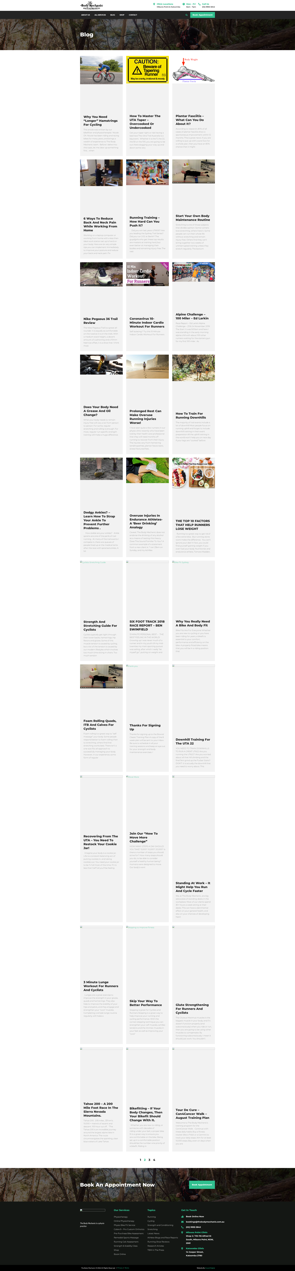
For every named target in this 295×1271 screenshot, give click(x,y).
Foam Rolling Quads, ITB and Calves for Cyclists (100, 725)
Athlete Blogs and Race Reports (163, 1237)
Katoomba (175, 7)
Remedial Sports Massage (126, 1237)
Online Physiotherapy (124, 1221)
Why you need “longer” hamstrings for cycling (101, 121)
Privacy (120, 1268)
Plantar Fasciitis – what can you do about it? (190, 120)
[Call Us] (199, 4)
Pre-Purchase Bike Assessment (129, 1233)
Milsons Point (163, 7)
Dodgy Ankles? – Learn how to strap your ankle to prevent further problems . (99, 520)
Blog (112, 15)
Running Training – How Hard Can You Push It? (145, 221)
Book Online (120, 1254)
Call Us (205, 4)
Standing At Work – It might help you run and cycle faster (193, 887)
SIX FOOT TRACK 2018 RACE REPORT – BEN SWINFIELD (147, 625)
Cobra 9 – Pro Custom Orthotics (129, 1229)
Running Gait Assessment (126, 1242)
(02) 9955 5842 (208, 7)
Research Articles (156, 1246)
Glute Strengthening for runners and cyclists (192, 1009)
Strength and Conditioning (160, 1225)
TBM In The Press (156, 1250)
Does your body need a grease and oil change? (101, 411)
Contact (133, 15)
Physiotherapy (121, 1217)
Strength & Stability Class (125, 1246)
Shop (122, 15)
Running (152, 1217)
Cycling (151, 1221)
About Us (85, 15)
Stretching (153, 1229)
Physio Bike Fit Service (124, 1225)
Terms (127, 1268)
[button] (187, 15)
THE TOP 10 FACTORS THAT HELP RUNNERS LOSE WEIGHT (193, 525)
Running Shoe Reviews (158, 1242)
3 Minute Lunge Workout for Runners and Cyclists (101, 986)
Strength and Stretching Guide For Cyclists (100, 625)
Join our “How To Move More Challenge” (144, 837)
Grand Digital (210, 1268)
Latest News (153, 1233)
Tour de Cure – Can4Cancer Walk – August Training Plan (192, 1114)
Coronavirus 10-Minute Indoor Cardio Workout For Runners (147, 322)
